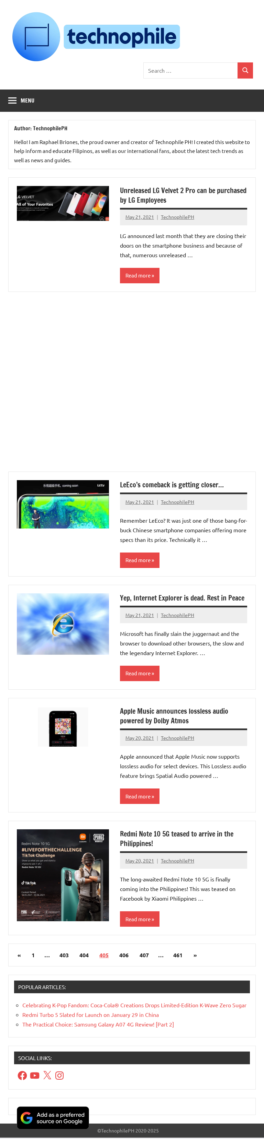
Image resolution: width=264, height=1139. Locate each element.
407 (144, 955)
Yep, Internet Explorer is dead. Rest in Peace (182, 598)
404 (84, 955)
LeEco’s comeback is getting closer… (172, 485)
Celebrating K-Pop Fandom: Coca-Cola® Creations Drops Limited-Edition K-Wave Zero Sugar (134, 1004)
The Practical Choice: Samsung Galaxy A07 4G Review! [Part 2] (98, 1024)
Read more (138, 275)
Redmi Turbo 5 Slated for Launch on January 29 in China (90, 1014)
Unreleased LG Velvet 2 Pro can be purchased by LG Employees (183, 195)
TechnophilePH (177, 217)
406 (124, 955)
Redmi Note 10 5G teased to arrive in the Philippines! (176, 839)
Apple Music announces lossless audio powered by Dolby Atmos (174, 716)
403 (64, 955)
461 (178, 955)
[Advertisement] (132, 386)
